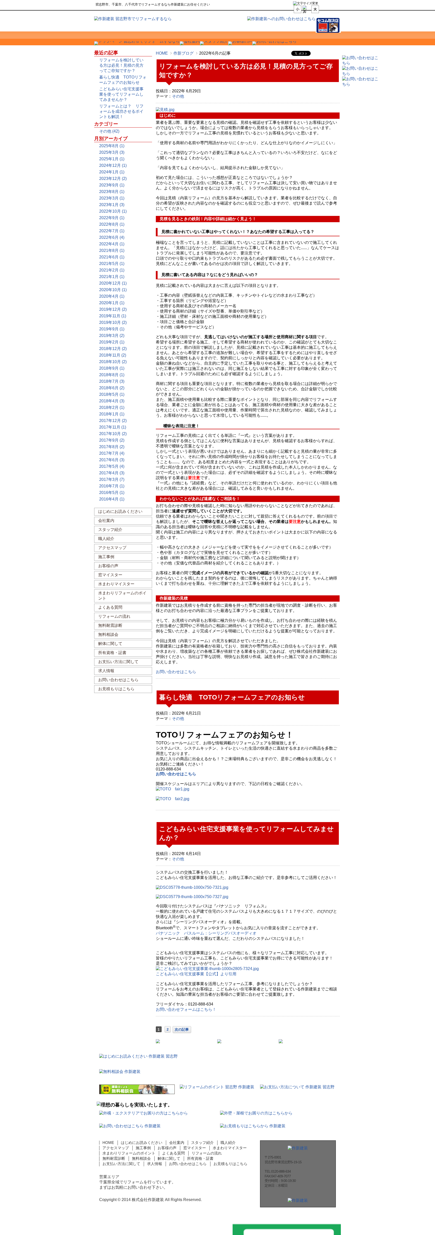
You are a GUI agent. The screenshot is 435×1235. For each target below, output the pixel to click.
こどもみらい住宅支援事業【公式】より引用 (196, 974)
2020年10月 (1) (113, 290)
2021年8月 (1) (111, 250)
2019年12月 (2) (113, 309)
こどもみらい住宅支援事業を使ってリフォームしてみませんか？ (121, 94)
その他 (178, 96)
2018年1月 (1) (111, 414)
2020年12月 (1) (113, 283)
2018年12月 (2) (113, 348)
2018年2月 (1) (111, 407)
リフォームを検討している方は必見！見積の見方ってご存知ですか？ (121, 65)
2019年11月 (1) (112, 316)
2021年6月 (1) (111, 257)
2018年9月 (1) (111, 368)
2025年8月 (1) (111, 146)
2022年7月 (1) (111, 231)
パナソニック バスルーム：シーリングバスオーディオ (206, 933)
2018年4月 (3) (111, 401)
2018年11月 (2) (112, 355)
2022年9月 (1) (111, 218)
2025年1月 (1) (111, 159)
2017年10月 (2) (113, 434)
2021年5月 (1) (111, 263)
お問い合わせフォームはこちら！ (186, 1009)
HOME (162, 53)
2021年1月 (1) (111, 277)
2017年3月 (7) (111, 479)
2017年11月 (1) (112, 427)
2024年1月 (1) (111, 172)
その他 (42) (109, 131)
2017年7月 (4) (111, 453)
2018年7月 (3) (111, 381)
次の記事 (182, 1029)
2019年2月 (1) (111, 342)
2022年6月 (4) (111, 237)
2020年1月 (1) (111, 303)
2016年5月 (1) (111, 492)
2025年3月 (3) (111, 152)
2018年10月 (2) (113, 362)
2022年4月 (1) (111, 244)
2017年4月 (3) (111, 473)
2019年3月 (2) (111, 335)
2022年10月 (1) (113, 211)
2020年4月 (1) (111, 296)
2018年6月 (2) (111, 388)
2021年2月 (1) (111, 270)
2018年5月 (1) (111, 394)
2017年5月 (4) (111, 466)
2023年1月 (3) (111, 205)
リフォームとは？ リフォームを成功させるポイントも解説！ (121, 111)
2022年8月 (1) (111, 224)
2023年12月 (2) (113, 178)
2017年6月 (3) (111, 460)
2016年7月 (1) (111, 486)
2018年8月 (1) (111, 375)
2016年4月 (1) (111, 499)
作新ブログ (183, 53)
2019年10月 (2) (113, 322)
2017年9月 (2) (111, 440)
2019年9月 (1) (111, 329)
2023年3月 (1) (111, 198)
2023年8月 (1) (111, 191)
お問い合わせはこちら (176, 774)
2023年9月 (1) (111, 185)
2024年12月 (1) (113, 165)
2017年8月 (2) (111, 447)
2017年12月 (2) (113, 420)
